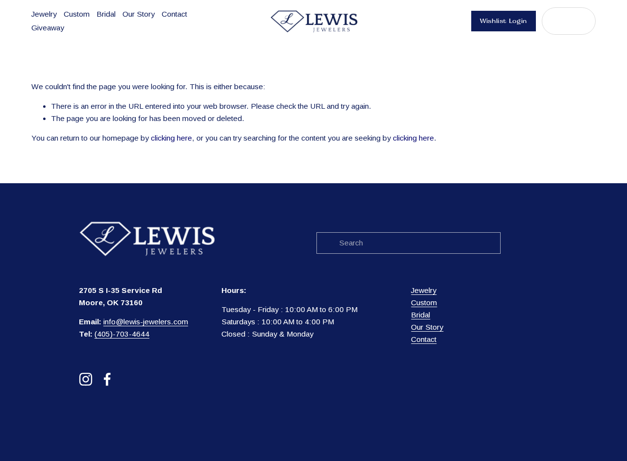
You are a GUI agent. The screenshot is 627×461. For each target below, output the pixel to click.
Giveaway (47, 28)
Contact (174, 14)
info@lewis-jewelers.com (145, 321)
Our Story (138, 14)
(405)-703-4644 (122, 334)
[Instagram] (86, 379)
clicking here (171, 138)
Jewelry (44, 14)
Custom (77, 14)
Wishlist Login (503, 21)
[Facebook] (107, 379)
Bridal (106, 14)
